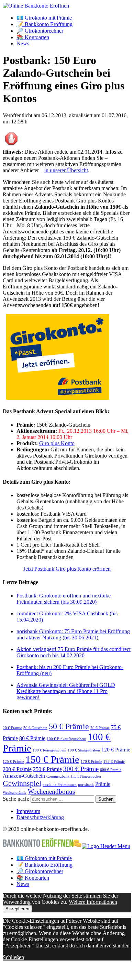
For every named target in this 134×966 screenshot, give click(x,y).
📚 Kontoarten (32, 37)
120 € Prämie (115, 750)
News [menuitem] (22, 884)
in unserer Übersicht (66, 170)
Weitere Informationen (93, 902)
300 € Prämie (81, 768)
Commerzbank (58, 776)
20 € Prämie (12, 728)
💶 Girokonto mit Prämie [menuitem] (44, 858)
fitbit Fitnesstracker (86, 776)
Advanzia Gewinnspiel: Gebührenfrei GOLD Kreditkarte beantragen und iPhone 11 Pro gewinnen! (65, 691)
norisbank (86, 785)
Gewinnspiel (22, 783)
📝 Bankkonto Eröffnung (44, 24)
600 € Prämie (110, 770)
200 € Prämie (17, 769)
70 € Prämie (100, 728)
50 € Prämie (69, 726)
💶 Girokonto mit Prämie (44, 18)
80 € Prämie (32, 738)
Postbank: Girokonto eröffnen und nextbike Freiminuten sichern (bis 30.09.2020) (63, 599)
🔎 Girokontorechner (39, 31)
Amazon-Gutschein (24, 776)
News (22, 43)
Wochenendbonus (51, 791)
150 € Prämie (52, 759)
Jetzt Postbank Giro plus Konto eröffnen (67, 569)
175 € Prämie (114, 762)
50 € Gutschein (35, 728)
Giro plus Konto (57, 443)
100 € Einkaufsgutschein (66, 739)
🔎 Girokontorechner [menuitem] (39, 871)
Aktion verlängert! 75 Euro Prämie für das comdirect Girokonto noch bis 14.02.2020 (73, 652)
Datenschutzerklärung (40, 817)
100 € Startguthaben (84, 750)
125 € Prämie (13, 762)
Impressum (28, 811)
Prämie (102, 784)
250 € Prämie (47, 769)
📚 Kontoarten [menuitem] (32, 878)
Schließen (13, 957)
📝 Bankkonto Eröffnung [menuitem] (44, 865)
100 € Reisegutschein (49, 750)
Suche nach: (16, 799)
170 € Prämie (91, 762)
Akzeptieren (17, 908)
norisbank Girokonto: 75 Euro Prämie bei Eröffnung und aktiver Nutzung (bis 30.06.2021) (73, 634)
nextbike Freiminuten (60, 785)
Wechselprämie (14, 792)
